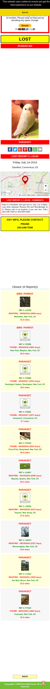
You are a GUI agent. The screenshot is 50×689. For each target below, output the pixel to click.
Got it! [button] (25, 12)
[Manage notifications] (43, 683)
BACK (25, 676)
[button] (25, 180)
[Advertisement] (25, 73)
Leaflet (23, 195)
